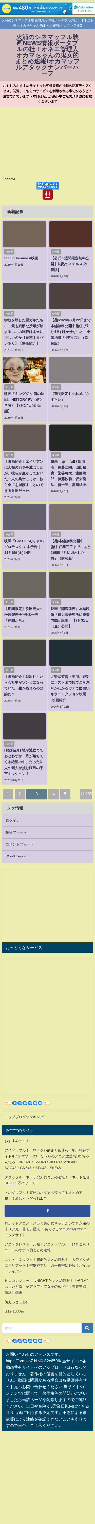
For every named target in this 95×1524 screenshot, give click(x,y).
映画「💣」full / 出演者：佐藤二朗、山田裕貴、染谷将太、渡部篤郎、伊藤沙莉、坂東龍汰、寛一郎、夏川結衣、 (70, 473)
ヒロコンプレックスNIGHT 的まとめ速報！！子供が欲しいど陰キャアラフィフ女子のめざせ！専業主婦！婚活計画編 (47, 1286)
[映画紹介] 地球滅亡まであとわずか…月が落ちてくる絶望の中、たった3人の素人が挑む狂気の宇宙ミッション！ (23, 761)
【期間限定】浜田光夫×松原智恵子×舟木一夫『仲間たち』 (23, 614)
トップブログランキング (24, 1117)
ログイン (13, 820)
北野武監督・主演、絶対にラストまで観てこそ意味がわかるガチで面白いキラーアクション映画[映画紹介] (70, 688)
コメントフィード (20, 844)
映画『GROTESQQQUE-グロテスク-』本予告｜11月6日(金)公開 (24, 546)
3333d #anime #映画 (21, 258)
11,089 (86, 794)
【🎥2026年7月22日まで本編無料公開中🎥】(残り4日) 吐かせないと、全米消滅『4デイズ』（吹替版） (71, 331)
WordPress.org (18, 856)
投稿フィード (16, 832)
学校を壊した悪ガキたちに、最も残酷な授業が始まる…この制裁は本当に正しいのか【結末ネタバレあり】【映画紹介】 (23, 331)
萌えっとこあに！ (19, 1302)
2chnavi (9, 179)
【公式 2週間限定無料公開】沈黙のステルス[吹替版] (70, 263)
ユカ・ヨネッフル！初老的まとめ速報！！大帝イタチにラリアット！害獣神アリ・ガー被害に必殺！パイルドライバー (47, 1265)
